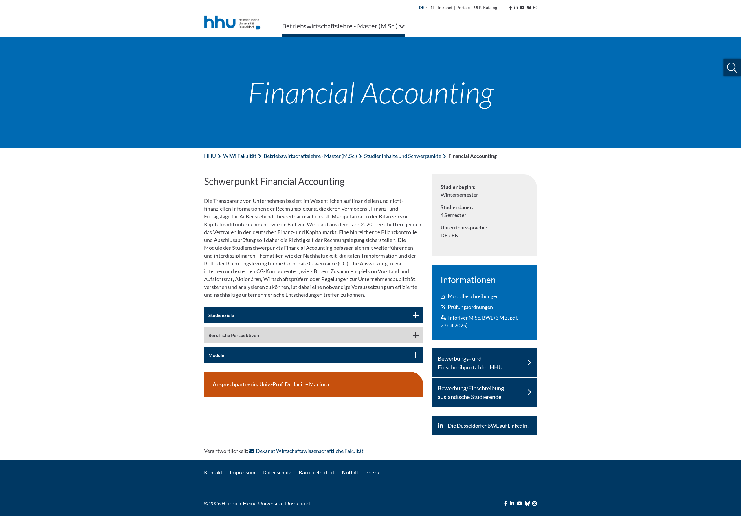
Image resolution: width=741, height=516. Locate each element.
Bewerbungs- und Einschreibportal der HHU (470, 363)
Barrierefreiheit (316, 472)
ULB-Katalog (485, 7)
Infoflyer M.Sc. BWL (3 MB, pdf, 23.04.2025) (479, 321)
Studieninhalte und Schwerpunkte (402, 156)
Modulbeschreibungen (473, 296)
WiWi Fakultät (239, 156)
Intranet (445, 7)
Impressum (242, 472)
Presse (372, 472)
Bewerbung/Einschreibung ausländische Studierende (471, 392)
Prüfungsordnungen (470, 307)
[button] (732, 67)
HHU (210, 156)
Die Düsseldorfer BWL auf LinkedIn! (488, 425)
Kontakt (213, 472)
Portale (463, 7)
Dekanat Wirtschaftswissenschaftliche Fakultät (310, 451)
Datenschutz (277, 472)
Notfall (350, 472)
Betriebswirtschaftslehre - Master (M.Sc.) (310, 156)
